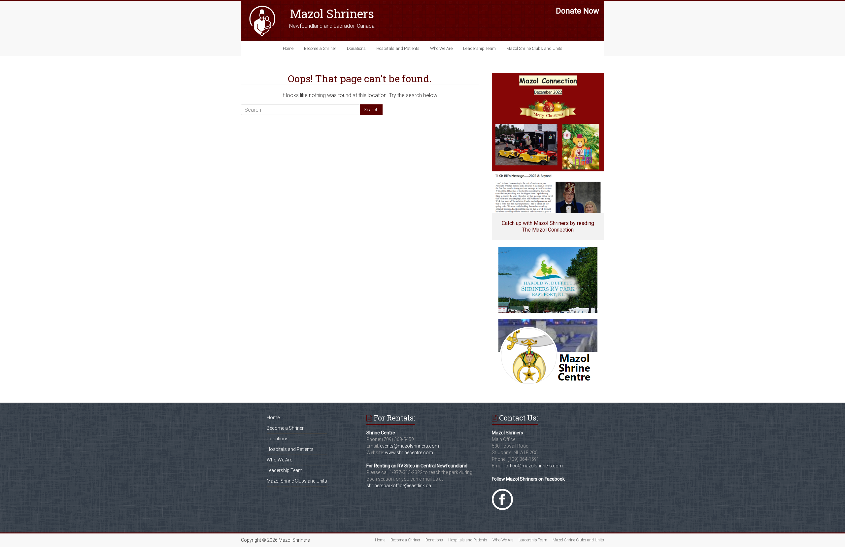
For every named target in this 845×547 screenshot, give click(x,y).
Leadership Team (479, 48)
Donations (356, 48)
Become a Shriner (320, 48)
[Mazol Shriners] (262, 7)
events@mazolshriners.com (409, 446)
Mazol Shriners (332, 13)
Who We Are (441, 48)
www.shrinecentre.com (409, 452)
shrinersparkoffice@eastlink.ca (398, 485)
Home (288, 48)
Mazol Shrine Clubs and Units (534, 48)
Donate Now (577, 11)
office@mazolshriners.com (534, 465)
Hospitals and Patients (398, 48)
